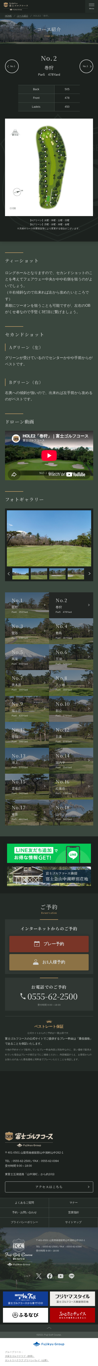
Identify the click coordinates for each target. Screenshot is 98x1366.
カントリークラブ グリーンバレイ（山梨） (27, 1360)
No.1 (12, 66)
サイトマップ (73, 1222)
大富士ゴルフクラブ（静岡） (20, 1356)
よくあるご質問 (24, 1202)
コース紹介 (22, 16)
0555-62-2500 (52, 996)
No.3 (85, 66)
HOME (8, 16)
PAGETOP (49, 1328)
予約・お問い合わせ (24, 1212)
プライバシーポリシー (24, 1222)
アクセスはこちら (49, 1186)
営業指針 (73, 1212)
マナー (74, 1202)
